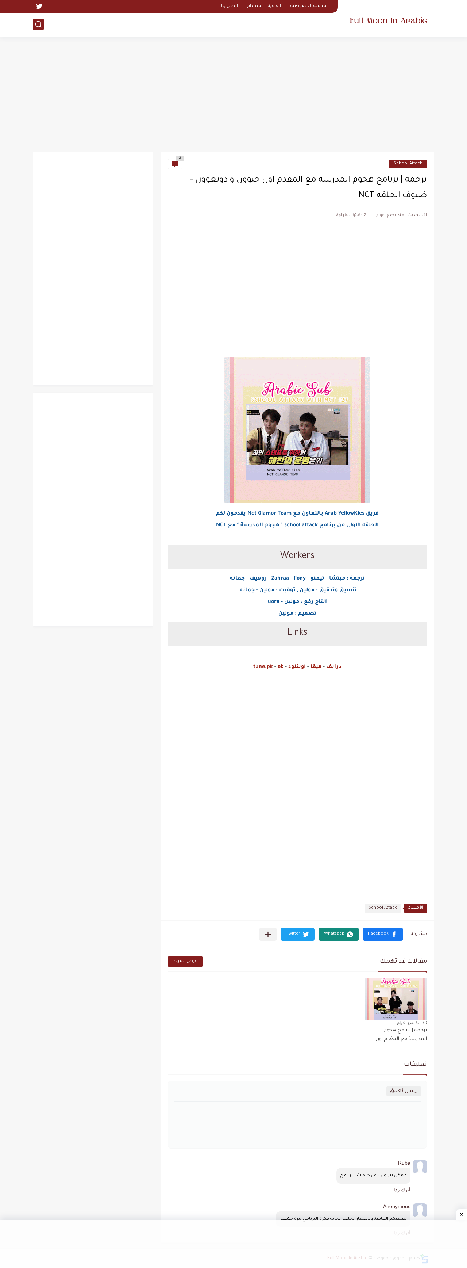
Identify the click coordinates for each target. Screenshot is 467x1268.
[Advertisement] (233, 95)
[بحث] (38, 24)
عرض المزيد (185, 961)
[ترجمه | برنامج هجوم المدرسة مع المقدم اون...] (396, 999)
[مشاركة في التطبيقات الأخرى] (268, 934)
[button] (383, 934)
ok (280, 667)
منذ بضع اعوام (409, 1022)
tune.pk (263, 667)
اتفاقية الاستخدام (264, 6)
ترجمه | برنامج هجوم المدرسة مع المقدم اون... (399, 1035)
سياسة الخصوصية (309, 6)
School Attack (408, 163)
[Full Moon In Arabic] (388, 17)
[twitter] (39, 6)
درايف (333, 667)
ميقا (315, 667)
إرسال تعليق (403, 1091)
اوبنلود (297, 667)
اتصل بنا (229, 6)
